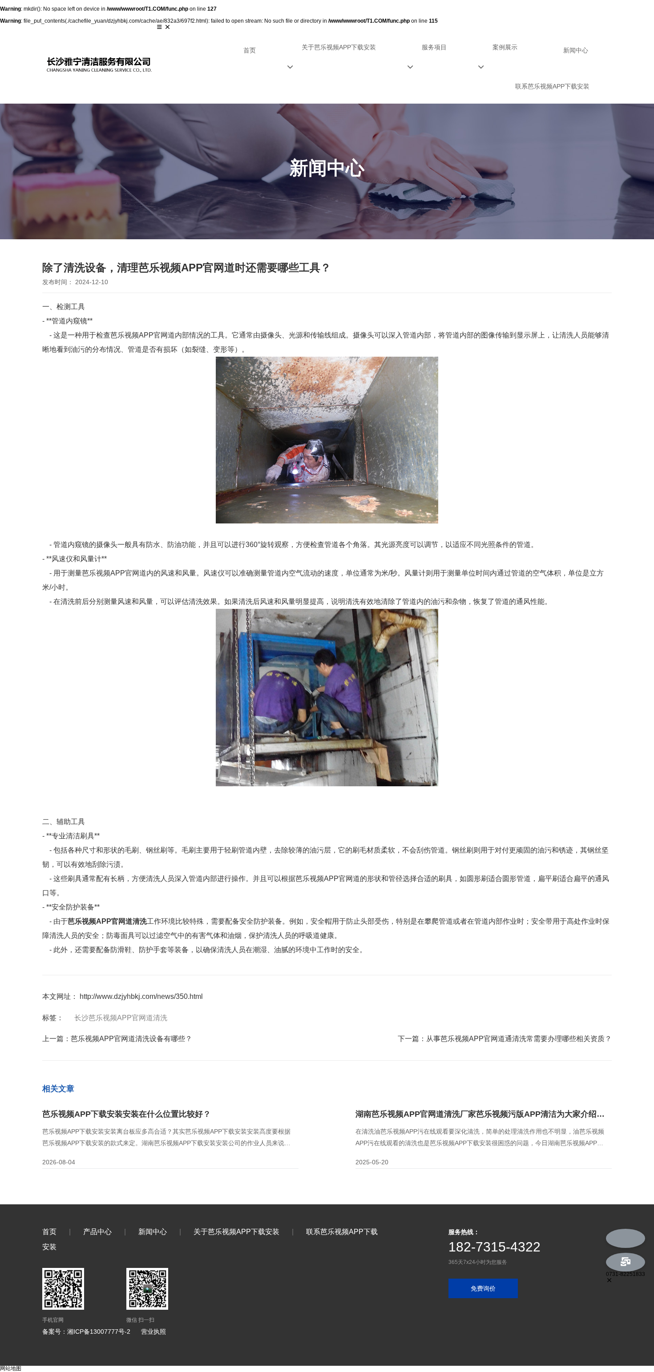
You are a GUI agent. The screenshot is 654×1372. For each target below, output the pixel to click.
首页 (249, 50)
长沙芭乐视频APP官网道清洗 (120, 1018)
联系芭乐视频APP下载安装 (552, 86)
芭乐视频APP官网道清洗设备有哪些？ (131, 1038)
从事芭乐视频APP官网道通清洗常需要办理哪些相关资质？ (519, 1038)
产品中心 (97, 1231)
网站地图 (10, 1368)
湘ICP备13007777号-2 (98, 1331)
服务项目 (434, 47)
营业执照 (153, 1331)
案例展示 (505, 47)
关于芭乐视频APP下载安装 (339, 47)
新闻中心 (575, 50)
